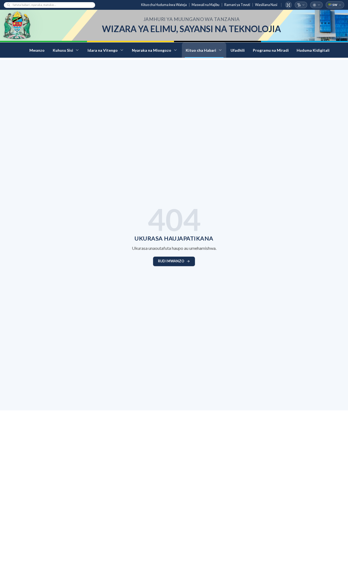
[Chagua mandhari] (316, 5)
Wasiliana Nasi (266, 5)
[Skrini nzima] (288, 5)
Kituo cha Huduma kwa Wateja (164, 5)
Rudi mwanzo (171, 261)
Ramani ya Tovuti (237, 5)
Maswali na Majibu (205, 5)
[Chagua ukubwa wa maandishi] (301, 5)
